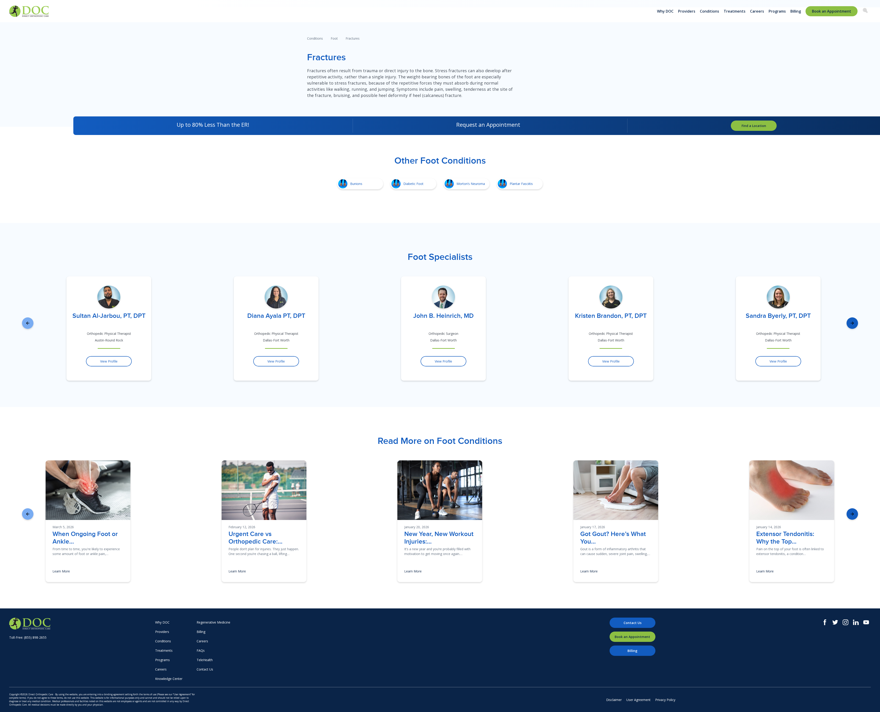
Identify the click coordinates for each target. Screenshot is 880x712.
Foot (334, 38)
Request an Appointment (488, 124)
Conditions (315, 38)
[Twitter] (835, 622)
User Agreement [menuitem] (638, 700)
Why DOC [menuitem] (665, 11)
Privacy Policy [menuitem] (665, 700)
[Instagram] (845, 622)
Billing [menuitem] (795, 11)
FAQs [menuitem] (201, 650)
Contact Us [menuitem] (205, 669)
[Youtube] (866, 622)
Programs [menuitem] (777, 11)
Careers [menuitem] (757, 11)
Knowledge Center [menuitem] (168, 678)
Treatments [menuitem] (734, 11)
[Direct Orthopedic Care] (81, 624)
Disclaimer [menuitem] (614, 700)
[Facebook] (825, 622)
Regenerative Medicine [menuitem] (213, 622)
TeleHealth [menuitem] (205, 660)
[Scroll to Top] (869, 701)
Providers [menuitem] (686, 11)
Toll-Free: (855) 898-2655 (28, 637)
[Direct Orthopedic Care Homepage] (29, 11)
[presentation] (27, 323)
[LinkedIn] (856, 622)
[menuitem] (832, 11)
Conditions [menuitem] (709, 11)
